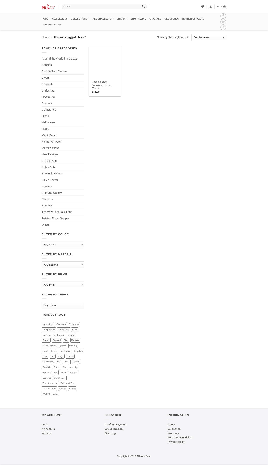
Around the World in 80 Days (59, 58)
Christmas (48, 90)
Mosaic (70, 356)
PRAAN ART (50, 160)
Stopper (73, 372)
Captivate (61, 324)
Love (45, 356)
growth (63, 345)
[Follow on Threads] (223, 27)
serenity (73, 367)
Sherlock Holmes (52, 173)
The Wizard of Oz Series (57, 211)
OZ (58, 361)
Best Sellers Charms (54, 71)
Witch (55, 394)
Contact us (174, 428)
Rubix (57, 367)
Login (45, 424)
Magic (61, 356)
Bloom (46, 77)
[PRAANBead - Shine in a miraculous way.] (48, 6)
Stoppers (47, 199)
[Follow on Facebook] (223, 16)
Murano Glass (52, 24)
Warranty (173, 433)
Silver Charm (50, 180)
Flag (66, 340)
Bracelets (47, 84)
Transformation (50, 383)
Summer (47, 205)
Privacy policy (176, 441)
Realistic (47, 367)
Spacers (47, 186)
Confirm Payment (115, 424)
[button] (221, 6)
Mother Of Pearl (193, 19)
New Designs (59, 19)
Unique (62, 388)
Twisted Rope (49, 388)
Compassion (49, 329)
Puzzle (76, 361)
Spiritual (47, 372)
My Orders (48, 428)
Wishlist (46, 433)
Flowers (75, 340)
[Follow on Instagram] (223, 21)
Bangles (47, 64)
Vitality (72, 388)
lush (53, 356)
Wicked (46, 394)
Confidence (63, 329)
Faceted (57, 340)
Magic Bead (49, 135)
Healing (73, 345)
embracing (59, 335)
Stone (64, 372)
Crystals (155, 19)
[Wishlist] (202, 6)
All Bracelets (102, 19)
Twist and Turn (68, 383)
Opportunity (48, 361)
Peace (66, 361)
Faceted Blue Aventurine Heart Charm (101, 84)
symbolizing (60, 378)
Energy (46, 340)
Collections (79, 19)
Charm (121, 19)
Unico (45, 224)
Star (56, 372)
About (171, 424)
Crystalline (138, 19)
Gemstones (171, 19)
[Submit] (143, 6)
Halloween (48, 122)
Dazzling (47, 335)
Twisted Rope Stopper (55, 218)
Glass (45, 116)
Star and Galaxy (52, 192)
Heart (45, 128)
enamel (71, 335)
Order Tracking (114, 428)
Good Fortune (49, 345)
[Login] (210, 6)
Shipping (110, 433)
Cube (75, 329)
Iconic (54, 351)
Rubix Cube (49, 167)
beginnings (48, 324)
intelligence (65, 351)
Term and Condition (180, 437)
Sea (65, 367)
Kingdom (78, 351)
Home (45, 19)
